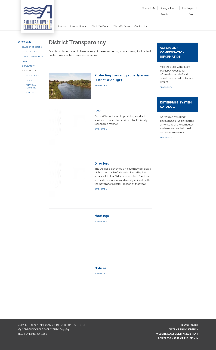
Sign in (194, 338)
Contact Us (148, 8)
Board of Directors (32, 47)
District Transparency (183, 329)
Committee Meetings (32, 56)
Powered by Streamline (173, 338)
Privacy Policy (189, 325)
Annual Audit (33, 75)
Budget (29, 80)
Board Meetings (30, 52)
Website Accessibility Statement (177, 334)
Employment (189, 8)
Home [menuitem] (61, 26)
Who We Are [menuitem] (120, 26)
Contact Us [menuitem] (141, 26)
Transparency (29, 71)
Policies (30, 92)
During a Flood (168, 8)
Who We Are (24, 42)
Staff (24, 61)
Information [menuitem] (77, 26)
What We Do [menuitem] (98, 26)
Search (192, 14)
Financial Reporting (31, 86)
